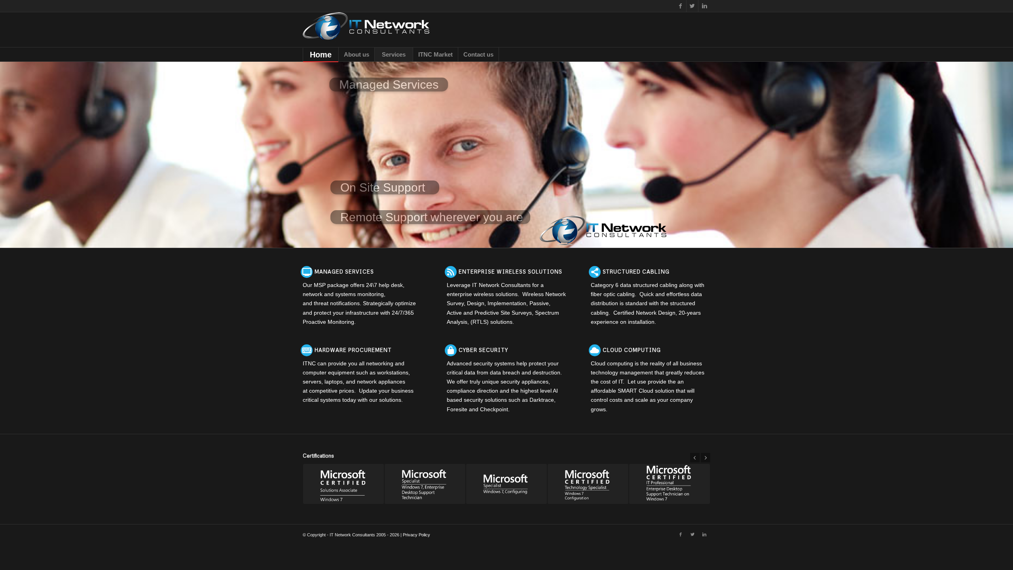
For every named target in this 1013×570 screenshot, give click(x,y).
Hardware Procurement (353, 350)
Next (705, 457)
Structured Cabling (636, 271)
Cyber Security (483, 350)
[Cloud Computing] (595, 350)
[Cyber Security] (451, 350)
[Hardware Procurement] (307, 350)
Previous (695, 457)
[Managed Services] (307, 272)
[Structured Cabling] (595, 272)
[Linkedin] (704, 6)
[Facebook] (680, 6)
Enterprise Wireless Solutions (510, 271)
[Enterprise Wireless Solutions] (451, 272)
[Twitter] (692, 6)
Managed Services (344, 271)
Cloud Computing (632, 350)
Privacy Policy (416, 534)
